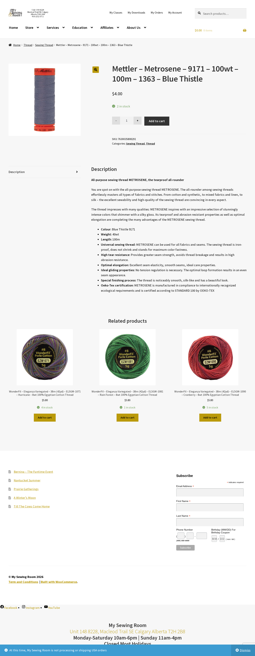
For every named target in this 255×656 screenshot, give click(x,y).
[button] (95, 69)
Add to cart (157, 121)
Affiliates (106, 27)
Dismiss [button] (245, 650)
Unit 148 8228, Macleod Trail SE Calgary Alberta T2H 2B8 (127, 631)
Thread (28, 45)
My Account (175, 12)
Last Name (183, 516)
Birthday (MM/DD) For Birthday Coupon (223, 531)
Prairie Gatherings (26, 489)
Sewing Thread (44, 45)
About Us (134, 27)
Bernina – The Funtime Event (33, 472)
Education (79, 27)
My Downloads (136, 12)
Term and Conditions (23, 582)
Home (13, 27)
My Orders (157, 12)
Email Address (185, 486)
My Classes (115, 12)
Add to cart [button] (45, 417)
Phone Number (184, 529)
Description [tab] (16, 172)
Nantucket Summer (27, 480)
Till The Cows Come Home (32, 506)
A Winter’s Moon (25, 498)
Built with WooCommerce (59, 582)
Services (53, 27)
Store (29, 27)
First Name (183, 501)
